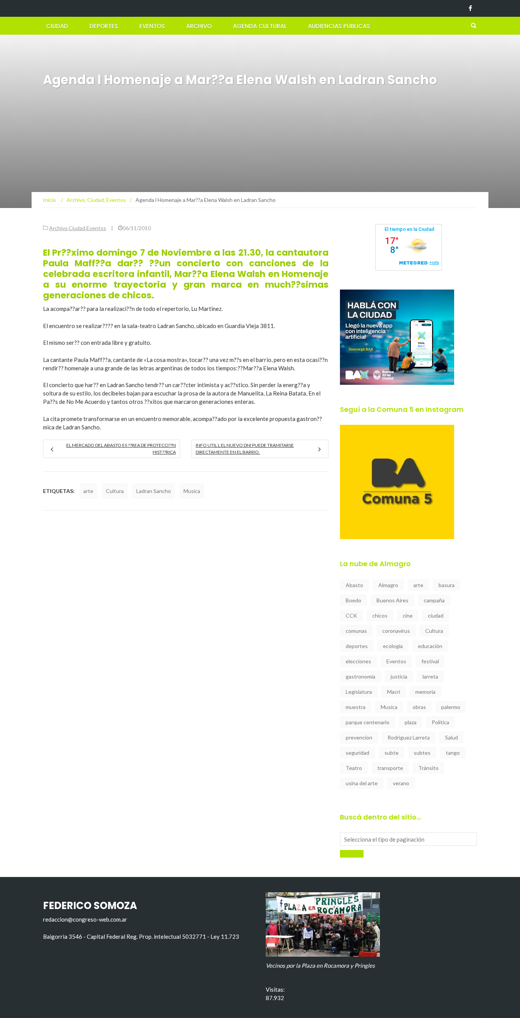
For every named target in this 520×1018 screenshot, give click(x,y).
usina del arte (362, 783)
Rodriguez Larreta (409, 737)
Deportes (103, 26)
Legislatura (359, 691)
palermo (450, 707)
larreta (430, 676)
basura (447, 585)
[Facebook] (470, 8)
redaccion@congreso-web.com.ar (85, 919)
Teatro (354, 768)
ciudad (435, 615)
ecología (393, 646)
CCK (351, 615)
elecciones (358, 661)
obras (419, 707)
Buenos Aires (392, 600)
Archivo (199, 26)
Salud (451, 737)
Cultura (115, 491)
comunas (356, 630)
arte (88, 491)
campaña (434, 600)
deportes (357, 646)
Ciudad (57, 26)
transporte (390, 768)
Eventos (152, 26)
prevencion (359, 737)
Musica (191, 491)
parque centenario (367, 722)
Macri (393, 691)
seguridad (357, 752)
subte (391, 752)
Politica (440, 722)
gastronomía (360, 676)
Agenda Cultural (260, 26)
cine (408, 615)
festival (430, 661)
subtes (422, 752)
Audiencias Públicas (339, 26)
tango (453, 752)
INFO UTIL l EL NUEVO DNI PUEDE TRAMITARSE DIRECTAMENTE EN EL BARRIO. (245, 448)
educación (430, 646)
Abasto (354, 585)
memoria (425, 691)
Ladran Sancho (153, 491)
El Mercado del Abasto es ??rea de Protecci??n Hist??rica (121, 448)
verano (401, 783)
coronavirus (396, 630)
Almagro (388, 585)
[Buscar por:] (408, 839)
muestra (355, 707)
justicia (399, 676)
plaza (410, 722)
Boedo (353, 600)
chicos (380, 615)
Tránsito (428, 768)
